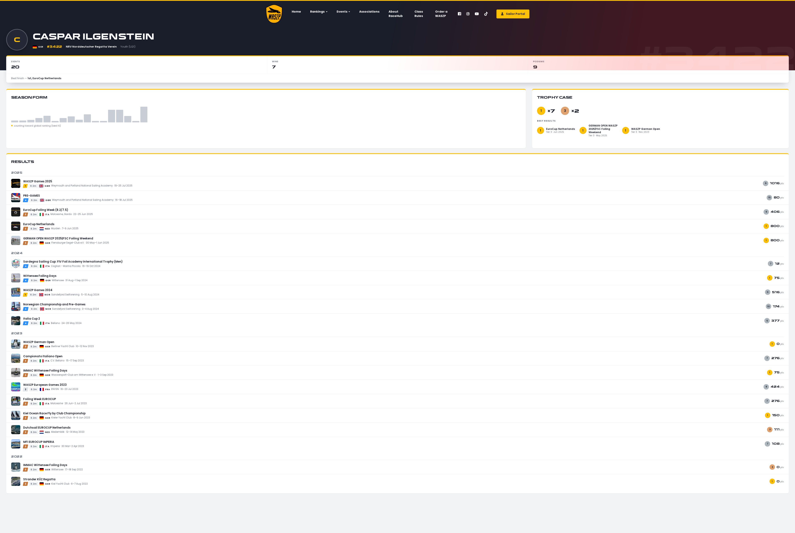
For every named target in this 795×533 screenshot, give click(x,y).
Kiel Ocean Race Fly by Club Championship (54, 413)
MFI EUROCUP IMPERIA (38, 442)
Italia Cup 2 (31, 319)
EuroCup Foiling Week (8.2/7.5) (45, 210)
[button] (318, 11)
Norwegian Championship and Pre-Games (54, 304)
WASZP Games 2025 (37, 181)
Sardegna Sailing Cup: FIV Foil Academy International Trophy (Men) (73, 262)
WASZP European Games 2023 (45, 385)
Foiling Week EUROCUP (39, 399)
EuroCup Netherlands (38, 224)
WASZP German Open (38, 342)
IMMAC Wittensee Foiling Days (45, 371)
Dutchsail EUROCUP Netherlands (47, 428)
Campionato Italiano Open (43, 356)
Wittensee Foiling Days (40, 276)
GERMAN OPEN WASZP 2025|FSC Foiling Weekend (58, 238)
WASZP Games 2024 (37, 290)
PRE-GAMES (31, 196)
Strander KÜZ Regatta (39, 479)
